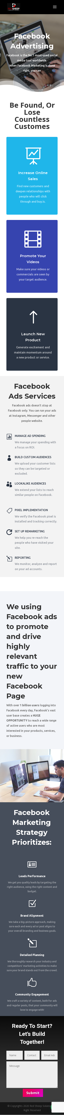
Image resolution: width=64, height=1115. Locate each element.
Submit (32, 1092)
